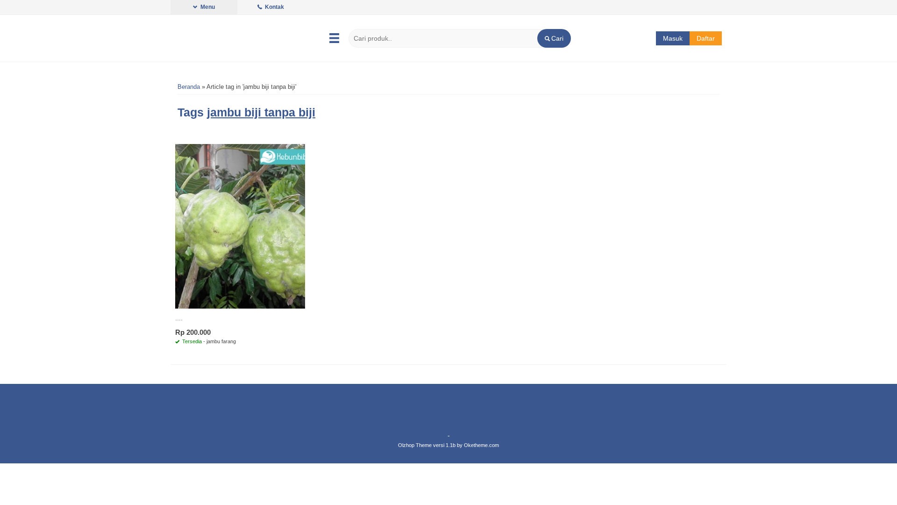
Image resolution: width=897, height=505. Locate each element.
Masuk (673, 38)
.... (179, 318)
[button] (553, 38)
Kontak (273, 7)
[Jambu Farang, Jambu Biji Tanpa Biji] (240, 226)
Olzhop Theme (415, 445)
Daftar (706, 38)
